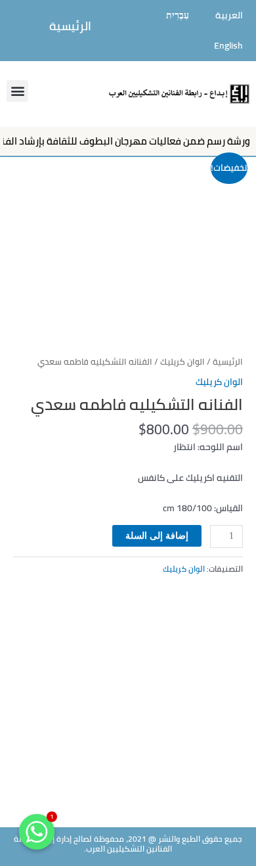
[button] (17, 91)
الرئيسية (70, 26)
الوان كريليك (182, 361)
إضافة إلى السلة (156, 536)
